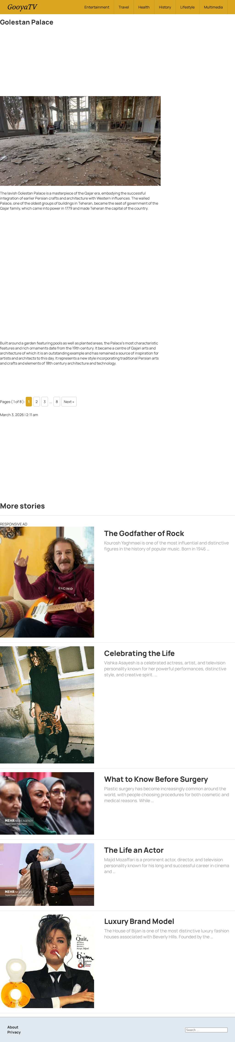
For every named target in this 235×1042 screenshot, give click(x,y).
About (12, 1027)
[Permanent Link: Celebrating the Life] (47, 704)
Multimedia (213, 7)
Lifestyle (187, 7)
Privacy (14, 1032)
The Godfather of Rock (144, 533)
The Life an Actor (134, 850)
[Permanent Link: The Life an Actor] (47, 874)
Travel (124, 7)
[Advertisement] (80, 62)
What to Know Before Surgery (156, 779)
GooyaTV (22, 7)
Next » (69, 401)
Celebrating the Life (139, 653)
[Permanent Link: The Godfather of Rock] (47, 582)
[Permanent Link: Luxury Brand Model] (47, 961)
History (165, 7)
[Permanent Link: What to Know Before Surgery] (47, 803)
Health (144, 7)
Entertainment (96, 7)
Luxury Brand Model (139, 921)
